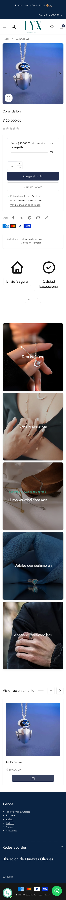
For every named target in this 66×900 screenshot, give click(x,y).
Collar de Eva (14, 762)
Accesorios (11, 830)
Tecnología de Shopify (42, 895)
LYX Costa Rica (28, 895)
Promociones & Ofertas (18, 811)
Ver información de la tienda (25, 205)
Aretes (9, 826)
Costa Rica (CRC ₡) (49, 15)
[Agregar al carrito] (33, 778)
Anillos (9, 819)
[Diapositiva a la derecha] (59, 73)
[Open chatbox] (7, 893)
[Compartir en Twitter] (21, 218)
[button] (4, 27)
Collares (10, 822)
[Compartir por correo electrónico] (38, 218)
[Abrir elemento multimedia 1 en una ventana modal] (33, 73)
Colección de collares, (31, 238)
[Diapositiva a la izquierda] (6, 73)
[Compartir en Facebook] (13, 218)
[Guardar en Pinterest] (29, 218)
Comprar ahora (33, 187)
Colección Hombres (31, 242)
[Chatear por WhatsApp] (57, 891)
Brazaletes (11, 815)
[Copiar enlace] (46, 218)
